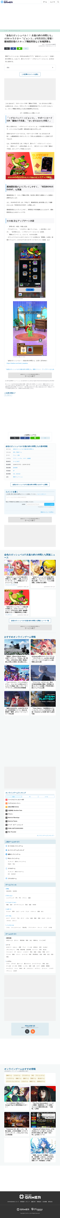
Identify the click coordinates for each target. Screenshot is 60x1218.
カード (8, 918)
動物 (13, 954)
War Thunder (12, 832)
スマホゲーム (11, 868)
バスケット (33, 911)
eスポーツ (8, 947)
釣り (42, 911)
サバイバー (44, 968)
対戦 (44, 963)
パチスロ (8, 920)
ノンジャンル (10, 925)
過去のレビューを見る (47, 512)
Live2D (15, 971)
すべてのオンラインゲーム (15, 846)
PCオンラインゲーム (13, 858)
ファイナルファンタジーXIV (16, 799)
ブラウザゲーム (12, 878)
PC (30, 796)
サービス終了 (16, 461)
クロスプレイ (30, 968)
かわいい (15, 947)
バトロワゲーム (10, 1078)
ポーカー (13, 918)
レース (22, 911)
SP (13, 470)
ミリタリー (26, 952)
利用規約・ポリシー (25, 1201)
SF (15, 952)
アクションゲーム (40, 1075)
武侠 (52, 954)
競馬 (39, 911)
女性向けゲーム (41, 1081)
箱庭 (30, 904)
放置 (30, 966)
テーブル (8, 916)
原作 (19, 455)
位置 (34, 966)
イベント (8, 584)
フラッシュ (9, 971)
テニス (27, 911)
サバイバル (24, 954)
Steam (9, 864)
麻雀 (31, 918)
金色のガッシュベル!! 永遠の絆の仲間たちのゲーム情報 (30, 484)
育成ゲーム (19, 452)
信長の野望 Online (13, 807)
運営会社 (50, 1201)
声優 (18, 949)
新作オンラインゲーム (20, 861)
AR (24, 968)
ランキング (10, 861)
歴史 (31, 952)
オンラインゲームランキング (16, 793)
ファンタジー (9, 952)
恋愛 (20, 947)
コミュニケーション (16, 927)
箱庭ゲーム (26, 1078)
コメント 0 (53, 46)
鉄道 (41, 954)
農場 (45, 954)
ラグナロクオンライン (14, 803)
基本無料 (15, 467)
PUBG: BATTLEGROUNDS (15, 828)
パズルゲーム (24, 1081)
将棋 (39, 918)
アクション (9, 895)
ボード (22, 918)
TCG (18, 918)
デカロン (10, 814)
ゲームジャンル (11, 885)
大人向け (45, 947)
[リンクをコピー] (26, 48)
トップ (5, 30)
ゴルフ (17, 911)
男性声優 (22, 949)
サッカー (8, 911)
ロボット (19, 952)
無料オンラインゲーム (14, 854)
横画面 (47, 966)
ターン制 (14, 966)
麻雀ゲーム (32, 1081)
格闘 (29, 898)
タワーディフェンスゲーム (12, 1081)
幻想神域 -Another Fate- (15, 810)
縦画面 (29, 458)
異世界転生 (35, 954)
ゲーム (45, 2)
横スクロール (27, 963)
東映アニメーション (18, 477)
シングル (20, 458)
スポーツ (8, 909)
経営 (11, 904)
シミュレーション (11, 902)
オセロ (43, 918)
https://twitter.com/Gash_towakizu (17, 363)
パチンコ (49, 918)
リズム (8, 927)
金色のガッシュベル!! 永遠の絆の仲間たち (23, 449)
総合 (13, 796)
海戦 (7, 957)
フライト (24, 898)
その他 (50, 927)
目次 (8, 67)
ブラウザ (13, 963)
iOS (14, 474)
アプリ (14, 458)
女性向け (35, 947)
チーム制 (8, 966)
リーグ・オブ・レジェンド (15, 825)
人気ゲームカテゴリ (13, 842)
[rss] (33, 1031)
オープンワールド (36, 963)
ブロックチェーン (10, 949)
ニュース (52, 2)
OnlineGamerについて (13, 1201)
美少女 (44, 949)
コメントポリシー (41, 494)
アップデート (8, 395)
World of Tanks (12, 821)
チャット (40, 927)
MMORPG (8, 891)
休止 (31, 940)
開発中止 (35, 940)
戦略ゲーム (18, 1078)
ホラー (48, 952)
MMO (20, 968)
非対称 (19, 966)
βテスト (16, 940)
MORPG (15, 891)
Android (18, 474)
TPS (20, 898)
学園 (43, 952)
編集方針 (33, 1201)
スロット (14, 920)
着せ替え (25, 927)
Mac (14, 864)
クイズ (45, 927)
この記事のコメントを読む (30, 74)
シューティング (10, 898)
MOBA (34, 904)
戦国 (35, 952)
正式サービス (9, 940)
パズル (27, 918)
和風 (30, 954)
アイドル (8, 954)
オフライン (37, 968)
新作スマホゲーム (19, 871)
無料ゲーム (9, 1075)
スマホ (46, 796)
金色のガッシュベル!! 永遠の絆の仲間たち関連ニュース (29, 556)
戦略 (7, 904)
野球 (13, 911)
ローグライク (9, 968)
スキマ (24, 458)
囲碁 (35, 918)
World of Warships (13, 817)
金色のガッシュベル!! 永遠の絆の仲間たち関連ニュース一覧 (30, 620)
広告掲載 (44, 1201)
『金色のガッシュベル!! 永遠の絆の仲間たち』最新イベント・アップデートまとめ (29, 369)
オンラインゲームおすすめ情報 (20, 1068)
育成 (26, 904)
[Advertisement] (30, 17)
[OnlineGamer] (30, 1198)
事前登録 (22, 940)
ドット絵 (29, 947)
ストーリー (35, 949)
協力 (47, 963)
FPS (16, 898)
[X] (27, 1031)
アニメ (14, 455)
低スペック (20, 963)
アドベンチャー (32, 927)
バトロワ (51, 968)
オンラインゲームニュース (14, 30)
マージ (16, 968)
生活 (48, 954)
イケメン (18, 954)
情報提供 (39, 1201)
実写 (40, 949)
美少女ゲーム (41, 1078)
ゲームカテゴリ (11, 934)
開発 (27, 940)
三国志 (39, 952)
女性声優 (28, 949)
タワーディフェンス (19, 904)
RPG (14, 452)
